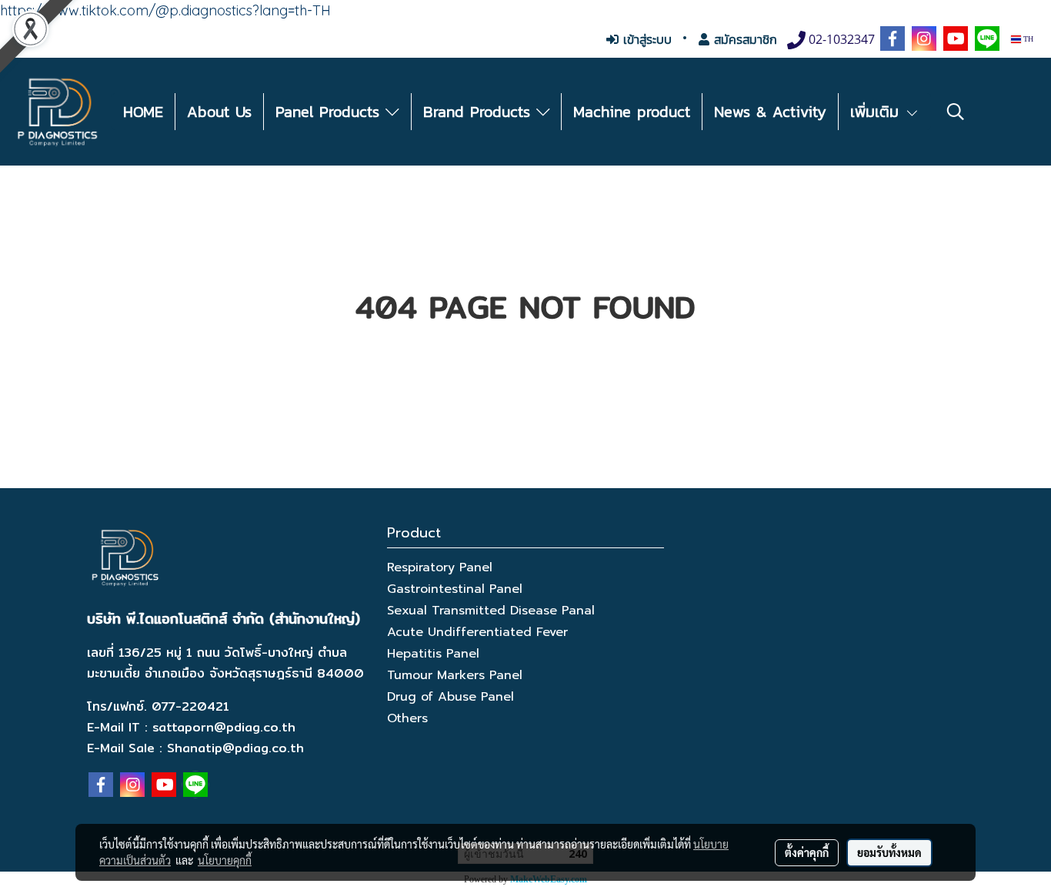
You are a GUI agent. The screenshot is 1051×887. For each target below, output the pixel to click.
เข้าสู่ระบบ (645, 39)
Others (407, 718)
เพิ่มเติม (877, 111)
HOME (143, 111)
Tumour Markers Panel (454, 675)
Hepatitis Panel (433, 653)
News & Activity (770, 111)
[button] (956, 111)
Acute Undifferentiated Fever (477, 632)
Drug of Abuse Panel (450, 697)
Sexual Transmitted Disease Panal (491, 610)
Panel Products (330, 111)
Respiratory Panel (439, 567)
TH (1027, 39)
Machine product (631, 111)
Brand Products (479, 111)
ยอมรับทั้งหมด (889, 852)
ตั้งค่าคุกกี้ (807, 852)
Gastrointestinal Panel (454, 589)
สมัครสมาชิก (743, 39)
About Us (219, 111)
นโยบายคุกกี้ (225, 860)
